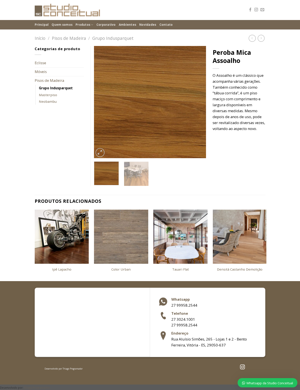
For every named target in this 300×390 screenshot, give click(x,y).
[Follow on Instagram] (256, 10)
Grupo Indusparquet (113, 38)
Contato (166, 25)
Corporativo (106, 25)
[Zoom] (100, 152)
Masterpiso (48, 95)
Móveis (41, 71)
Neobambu (48, 101)
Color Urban (121, 269)
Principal (42, 25)
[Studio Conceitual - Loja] (67, 10)
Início (40, 38)
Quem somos (62, 25)
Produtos (83, 25)
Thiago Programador (73, 368)
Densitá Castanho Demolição (239, 269)
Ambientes (127, 25)
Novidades (147, 25)
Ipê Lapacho (61, 269)
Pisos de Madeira (69, 38)
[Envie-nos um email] (262, 10)
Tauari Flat (180, 269)
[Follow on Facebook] (250, 10)
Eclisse (40, 62)
